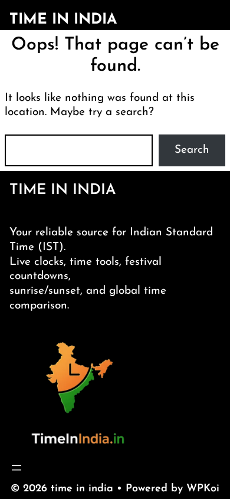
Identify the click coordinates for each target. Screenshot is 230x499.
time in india (63, 19)
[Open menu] (16, 468)
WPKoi (202, 489)
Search (192, 150)
